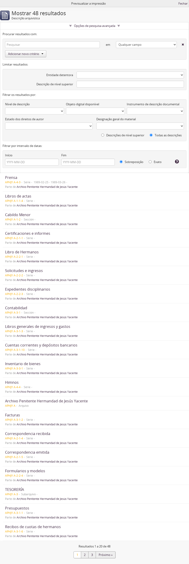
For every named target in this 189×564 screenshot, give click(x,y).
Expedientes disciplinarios (27, 289)
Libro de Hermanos (22, 252)
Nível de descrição (17, 104)
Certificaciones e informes (27, 233)
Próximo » (105, 555)
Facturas (12, 415)
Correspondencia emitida (27, 452)
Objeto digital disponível (82, 104)
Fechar (183, 3)
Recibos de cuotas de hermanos (33, 526)
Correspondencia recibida (27, 433)
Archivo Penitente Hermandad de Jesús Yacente (47, 187)
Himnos (12, 382)
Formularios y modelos (25, 470)
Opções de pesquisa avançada (94, 26)
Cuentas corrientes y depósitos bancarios (41, 345)
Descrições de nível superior (125, 135)
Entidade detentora (59, 75)
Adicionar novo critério (23, 54)
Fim (63, 155)
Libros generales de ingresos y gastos (37, 326)
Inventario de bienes (23, 363)
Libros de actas (18, 196)
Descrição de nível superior (54, 84)
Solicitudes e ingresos (24, 270)
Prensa (11, 177)
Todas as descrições (168, 135)
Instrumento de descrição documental (153, 104)
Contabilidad (16, 307)
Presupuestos (17, 508)
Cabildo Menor (18, 214)
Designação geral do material (116, 119)
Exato (157, 162)
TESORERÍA (14, 489)
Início (8, 155)
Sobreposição (133, 162)
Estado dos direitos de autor (24, 119)
